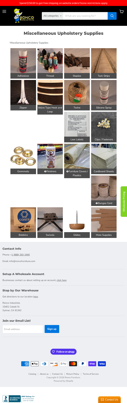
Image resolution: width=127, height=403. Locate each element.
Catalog (32, 374)
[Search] (112, 16)
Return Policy (72, 374)
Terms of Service (91, 374)
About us (44, 374)
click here (61, 280)
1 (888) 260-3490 (21, 254)
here (35, 296)
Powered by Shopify (63, 380)
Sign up (52, 329)
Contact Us (57, 374)
